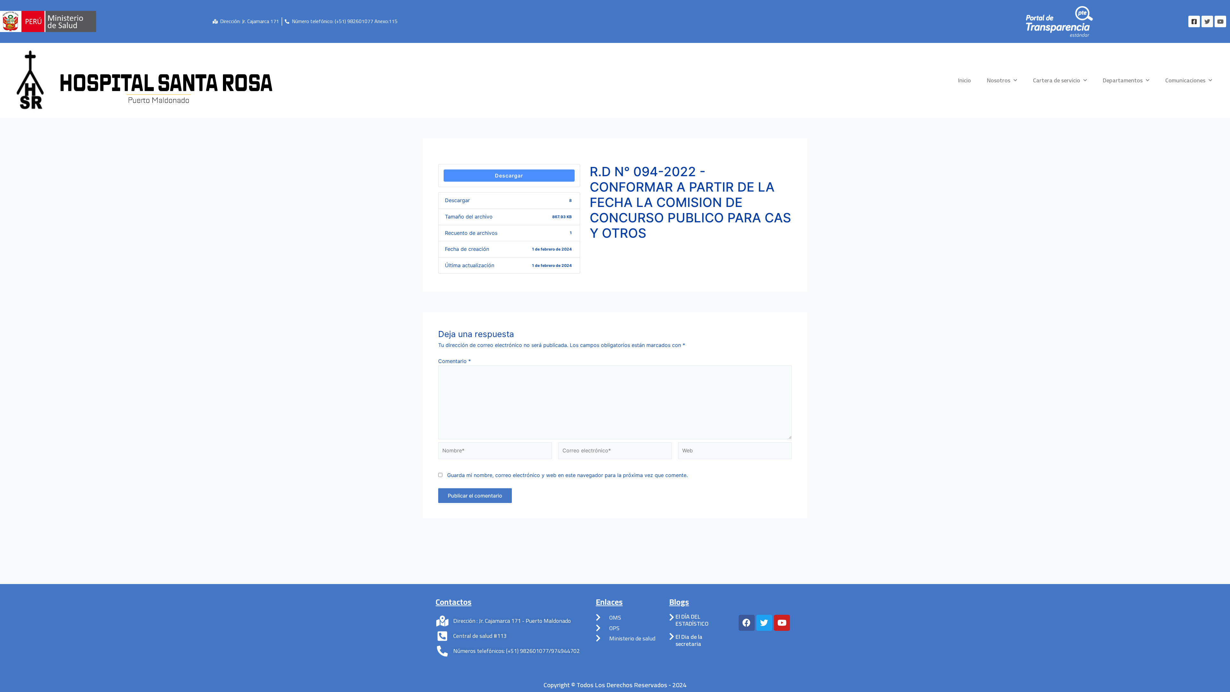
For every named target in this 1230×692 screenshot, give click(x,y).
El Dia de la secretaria (689, 640)
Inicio (964, 80)
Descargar (509, 175)
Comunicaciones (1185, 80)
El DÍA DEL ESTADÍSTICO (692, 620)
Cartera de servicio (1056, 80)
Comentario (454, 361)
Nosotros (998, 80)
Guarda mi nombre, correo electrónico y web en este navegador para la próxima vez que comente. (567, 475)
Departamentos (1123, 80)
